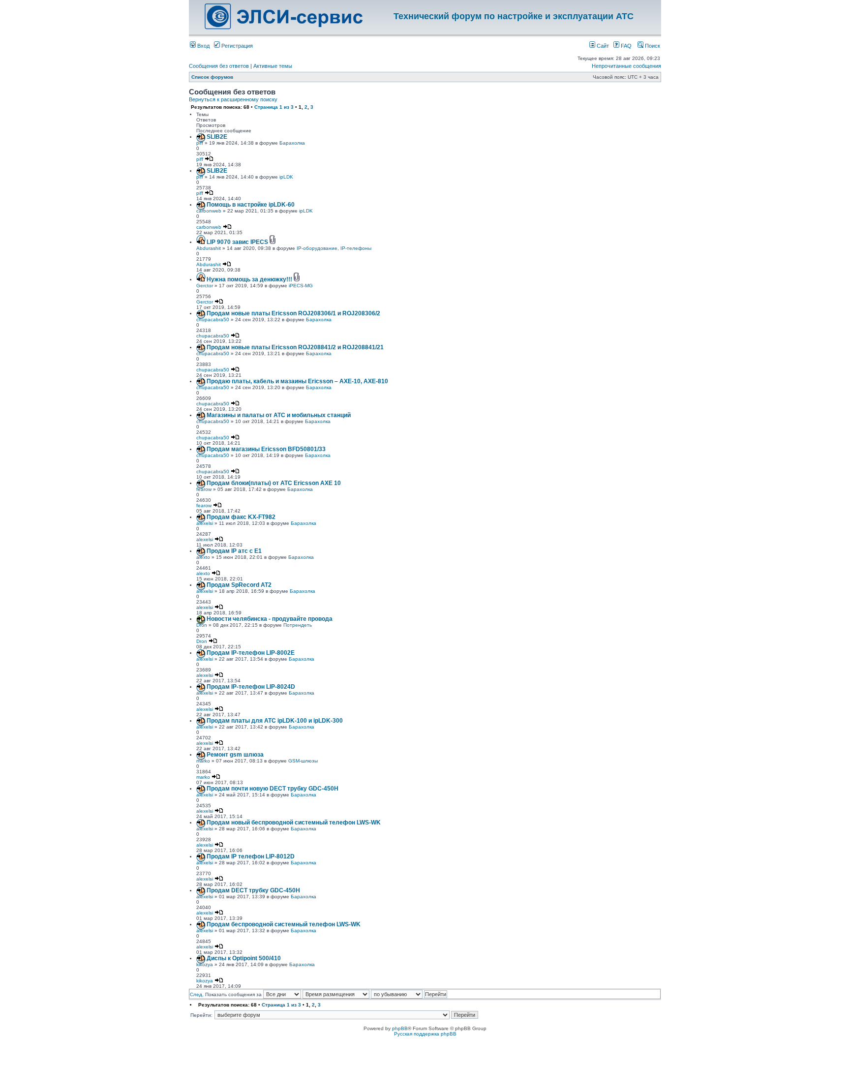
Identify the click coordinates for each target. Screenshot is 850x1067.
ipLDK (286, 177)
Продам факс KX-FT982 (241, 517)
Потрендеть (297, 625)
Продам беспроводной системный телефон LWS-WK (284, 924)
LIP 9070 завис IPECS (237, 242)
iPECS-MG (301, 285)
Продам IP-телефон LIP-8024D (251, 686)
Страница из (274, 107)
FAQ (625, 46)
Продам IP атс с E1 (234, 551)
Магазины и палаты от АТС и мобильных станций (279, 415)
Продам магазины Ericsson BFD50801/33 (266, 449)
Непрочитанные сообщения (626, 66)
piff (199, 143)
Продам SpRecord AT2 (239, 584)
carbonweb (208, 210)
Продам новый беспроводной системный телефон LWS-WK (294, 822)
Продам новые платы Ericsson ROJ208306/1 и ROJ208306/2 (293, 313)
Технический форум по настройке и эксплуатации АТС (514, 16)
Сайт (602, 46)
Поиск (651, 46)
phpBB (400, 1028)
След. (197, 994)
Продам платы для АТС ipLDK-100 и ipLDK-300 (275, 720)
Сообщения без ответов (219, 66)
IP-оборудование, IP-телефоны (334, 248)
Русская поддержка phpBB (425, 1034)
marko (203, 760)
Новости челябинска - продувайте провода (270, 618)
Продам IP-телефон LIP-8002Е (251, 652)
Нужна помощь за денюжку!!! (249, 279)
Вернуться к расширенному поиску (233, 99)
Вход (203, 46)
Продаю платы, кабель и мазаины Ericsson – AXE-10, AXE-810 (297, 381)
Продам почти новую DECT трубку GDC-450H (272, 788)
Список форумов (212, 77)
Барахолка (292, 143)
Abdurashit (208, 248)
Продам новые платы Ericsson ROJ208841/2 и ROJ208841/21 (295, 347)
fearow (204, 489)
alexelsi (204, 523)
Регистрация (236, 46)
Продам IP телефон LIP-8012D (251, 856)
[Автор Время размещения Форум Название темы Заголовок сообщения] (336, 994)
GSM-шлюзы (303, 760)
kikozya (204, 964)
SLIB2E (217, 136)
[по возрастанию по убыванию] (409, 994)
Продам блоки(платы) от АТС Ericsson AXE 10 (274, 483)
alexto (203, 557)
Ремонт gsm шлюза (235, 754)
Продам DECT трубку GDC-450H (253, 890)
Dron (201, 625)
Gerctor (204, 285)
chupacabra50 (212, 319)
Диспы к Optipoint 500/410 (244, 958)
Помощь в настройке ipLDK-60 (251, 204)
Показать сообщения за (234, 994)
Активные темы (272, 66)
